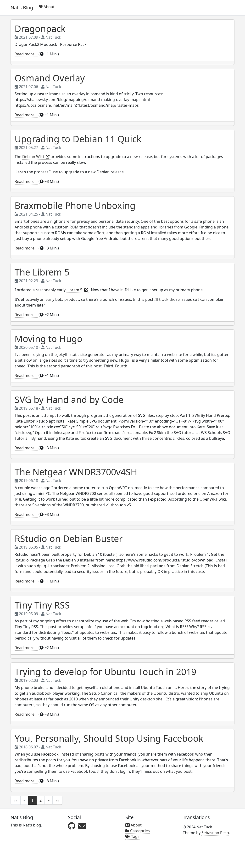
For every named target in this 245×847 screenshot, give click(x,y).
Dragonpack (40, 28)
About (49, 6)
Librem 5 (75, 289)
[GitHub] (71, 826)
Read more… (26, 54)
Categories (139, 830)
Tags (134, 836)
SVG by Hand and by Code (69, 399)
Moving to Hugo (49, 339)
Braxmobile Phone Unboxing (75, 205)
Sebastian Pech (215, 832)
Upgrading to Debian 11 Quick (78, 139)
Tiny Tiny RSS (42, 605)
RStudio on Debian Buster (68, 538)
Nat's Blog (22, 7)
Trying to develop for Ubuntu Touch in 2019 (105, 672)
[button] (49, 800)
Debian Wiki (34, 156)
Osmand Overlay (50, 78)
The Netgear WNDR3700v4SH (76, 472)
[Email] (82, 826)
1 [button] (32, 800)
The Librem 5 (42, 272)
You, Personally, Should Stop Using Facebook (109, 738)
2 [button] (40, 800)
